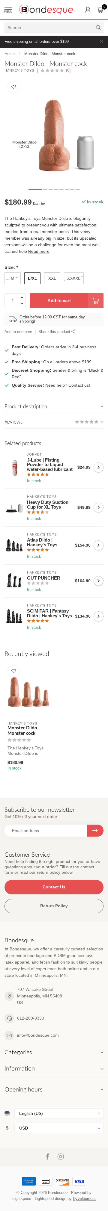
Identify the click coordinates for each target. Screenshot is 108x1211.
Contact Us (54, 887)
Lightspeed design (50, 1199)
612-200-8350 (30, 1018)
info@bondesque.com (38, 1035)
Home (9, 54)
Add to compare (18, 332)
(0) (68, 70)
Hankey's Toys (19, 70)
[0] (100, 10)
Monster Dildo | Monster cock (49, 54)
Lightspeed (21, 1199)
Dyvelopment (84, 1199)
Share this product (54, 332)
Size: (11, 267)
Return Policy (54, 905)
